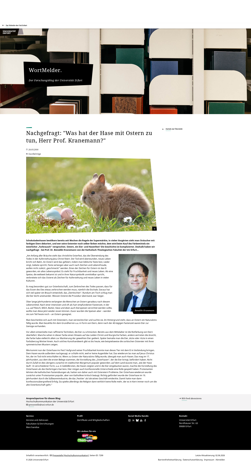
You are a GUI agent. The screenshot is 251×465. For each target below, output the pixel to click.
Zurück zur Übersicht (174, 129)
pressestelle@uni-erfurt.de (41, 404)
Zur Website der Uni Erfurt (16, 25)
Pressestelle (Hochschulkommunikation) (70, 455)
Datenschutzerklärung (193, 459)
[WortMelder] (12, 35)
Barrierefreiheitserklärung (169, 459)
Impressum (209, 459)
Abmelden (220, 459)
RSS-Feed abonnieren (192, 398)
